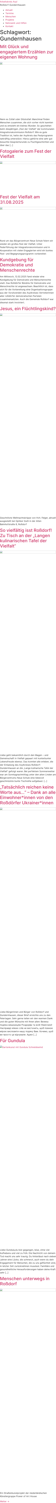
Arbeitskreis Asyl (8, 1)
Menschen (10, 16)
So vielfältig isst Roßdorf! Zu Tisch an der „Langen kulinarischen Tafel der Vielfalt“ (26, 538)
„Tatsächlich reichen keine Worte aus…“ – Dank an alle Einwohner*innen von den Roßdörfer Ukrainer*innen (28, 794)
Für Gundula (12, 1040)
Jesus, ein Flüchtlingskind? (28, 308)
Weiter (4, 1501)
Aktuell (9, 10)
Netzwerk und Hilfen (16, 23)
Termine (9, 13)
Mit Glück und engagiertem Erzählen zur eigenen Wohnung (26, 52)
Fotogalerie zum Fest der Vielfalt (25, 154)
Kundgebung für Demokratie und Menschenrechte (17, 265)
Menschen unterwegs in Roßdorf (24, 1281)
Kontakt (9, 26)
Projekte (9, 19)
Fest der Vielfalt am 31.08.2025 (20, 199)
